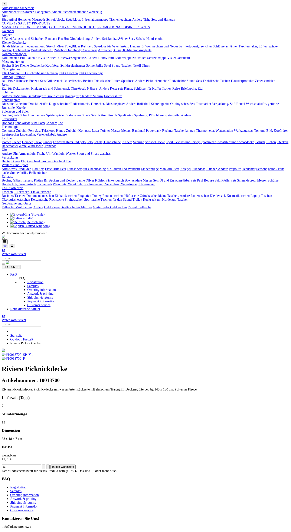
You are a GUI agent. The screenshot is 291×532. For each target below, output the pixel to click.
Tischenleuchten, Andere (125, 19)
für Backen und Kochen (60, 180)
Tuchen (225, 81)
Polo (89, 142)
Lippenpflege (150, 169)
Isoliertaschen (200, 195)
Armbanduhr (27, 153)
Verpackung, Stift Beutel (228, 104)
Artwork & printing (40, 293)
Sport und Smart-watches (94, 153)
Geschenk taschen (39, 161)
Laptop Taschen (261, 195)
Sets (192, 104)
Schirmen (8, 92)
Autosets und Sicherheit (18, 8)
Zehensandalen (265, 81)
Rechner (167, 130)
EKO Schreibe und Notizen (39, 73)
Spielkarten (125, 115)
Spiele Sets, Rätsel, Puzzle (99, 115)
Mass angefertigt (13, 61)
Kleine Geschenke (14, 42)
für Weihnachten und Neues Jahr (162, 46)
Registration (35, 282)
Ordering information (41, 290)
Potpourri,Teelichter (198, 46)
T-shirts (260, 142)
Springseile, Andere (177, 115)
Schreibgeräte (11, 100)
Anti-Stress (89, 50)
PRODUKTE (11, 267)
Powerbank (153, 130)
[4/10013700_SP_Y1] (17, 354)
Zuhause (7, 176)
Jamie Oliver (85, 180)
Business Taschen (14, 195)
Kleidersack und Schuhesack (50, 88)
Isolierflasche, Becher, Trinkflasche (87, 81)
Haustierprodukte (242, 81)
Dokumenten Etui (14, 58)
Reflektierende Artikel (25, 309)
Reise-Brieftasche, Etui (187, 88)
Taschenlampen (184, 130)
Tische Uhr (44, 153)
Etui (23, 161)
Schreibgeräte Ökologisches (170, 104)
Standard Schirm (91, 96)
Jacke (38, 142)
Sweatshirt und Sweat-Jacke (235, 142)
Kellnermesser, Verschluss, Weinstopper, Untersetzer (119, 184)
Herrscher (24, 19)
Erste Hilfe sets (18, 81)
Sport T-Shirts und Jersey (183, 142)
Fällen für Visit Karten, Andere (22, 207)
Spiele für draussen (68, 115)
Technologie (10, 127)
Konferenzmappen (14, 54)
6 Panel (7, 38)
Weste (23, 146)
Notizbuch (139, 58)
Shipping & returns (40, 297)
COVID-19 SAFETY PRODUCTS (26, 23)
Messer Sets (151, 180)
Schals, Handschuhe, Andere (113, 142)
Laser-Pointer (101, 130)
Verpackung (10, 157)
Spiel (107, 65)
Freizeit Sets (37, 81)
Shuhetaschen (74, 199)
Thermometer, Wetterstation (214, 130)
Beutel (6, 161)
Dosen (15, 161)
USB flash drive (12, 188)
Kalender (8, 31)
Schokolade (22, 123)
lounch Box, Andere (128, 180)
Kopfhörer (52, 65)
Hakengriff (72, 96)
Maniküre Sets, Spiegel (175, 169)
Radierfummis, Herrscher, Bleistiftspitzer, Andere (103, 104)
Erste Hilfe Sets (55, 169)
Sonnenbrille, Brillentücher (28, 172)
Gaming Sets (10, 115)
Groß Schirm (55, 96)
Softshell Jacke (155, 142)
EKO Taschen (68, 73)
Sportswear (208, 142)
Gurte (97, 207)
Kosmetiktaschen (238, 195)
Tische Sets (44, 184)
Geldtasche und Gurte (16, 203)
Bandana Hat (54, 38)
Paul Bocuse (205, 180)
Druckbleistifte (38, 104)
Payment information (41, 301)
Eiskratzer (17, 46)
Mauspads (38, 19)
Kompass (84, 130)
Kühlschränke (104, 180)
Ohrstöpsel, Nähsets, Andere (90, 88)
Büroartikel (9, 19)
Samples (33, 286)
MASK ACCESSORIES (19, 27)
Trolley (166, 88)
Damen (7, 142)
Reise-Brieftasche (139, 207)
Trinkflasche (211, 81)
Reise (5, 84)
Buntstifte (20, 104)
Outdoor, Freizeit (13, 77)
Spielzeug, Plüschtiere (149, 115)
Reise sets (116, 88)
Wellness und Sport (15, 165)
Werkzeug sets (243, 130)
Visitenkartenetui (42, 50)
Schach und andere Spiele (37, 115)
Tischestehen (21, 50)
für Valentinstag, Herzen (123, 46)
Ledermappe (123, 58)
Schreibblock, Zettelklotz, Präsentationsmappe (77, 19)
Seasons (261, 169)
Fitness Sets (74, 169)
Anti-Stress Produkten (16, 169)
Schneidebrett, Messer (252, 180)
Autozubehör (10, 12)
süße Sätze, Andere (44, 123)
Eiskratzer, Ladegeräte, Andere (41, 12)
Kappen (7, 35)
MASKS (42, 27)
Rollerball (143, 104)
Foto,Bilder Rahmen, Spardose (85, 46)
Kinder (47, 142)
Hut (66, 38)
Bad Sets (38, 169)
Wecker (71, 153)
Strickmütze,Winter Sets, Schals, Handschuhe (132, 38)
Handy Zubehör (67, 130)
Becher (6, 65)
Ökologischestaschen (16, 199)
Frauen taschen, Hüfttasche (120, 195)
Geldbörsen (52, 207)
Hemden (27, 142)
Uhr (4, 150)
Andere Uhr (10, 153)
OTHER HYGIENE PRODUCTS (73, 27)
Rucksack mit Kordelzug (159, 199)
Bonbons (8, 123)
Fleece (16, 142)
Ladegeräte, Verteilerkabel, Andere (43, 134)
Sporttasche (92, 199)
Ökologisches (11, 69)
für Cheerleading (94, 169)
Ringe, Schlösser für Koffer (142, 88)
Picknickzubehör (157, 81)
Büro (5, 15)
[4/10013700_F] (13, 358)
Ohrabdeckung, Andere (85, 38)
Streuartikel (9, 119)
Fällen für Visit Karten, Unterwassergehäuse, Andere (61, 58)
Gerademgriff (36, 96)
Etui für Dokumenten (16, 88)
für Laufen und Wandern (123, 169)
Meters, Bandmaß (133, 130)
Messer (115, 130)
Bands (6, 46)
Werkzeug (95, 12)
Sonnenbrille (94, 65)
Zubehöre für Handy (68, 50)
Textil (137, 65)
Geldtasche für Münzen (76, 207)
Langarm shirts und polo (69, 142)
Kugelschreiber (59, 104)
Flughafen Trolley (90, 195)
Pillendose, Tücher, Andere (210, 169)
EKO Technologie (91, 73)
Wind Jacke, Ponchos (41, 146)
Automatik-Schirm (14, 96)
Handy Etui (106, 58)
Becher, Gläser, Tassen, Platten (22, 180)
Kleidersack (218, 195)
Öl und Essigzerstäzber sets (178, 180)
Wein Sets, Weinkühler (68, 184)
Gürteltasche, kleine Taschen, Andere (165, 195)
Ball (4, 81)
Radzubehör (177, 81)
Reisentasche (39, 199)
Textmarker (203, 104)
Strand (116, 65)
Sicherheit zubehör (75, 12)
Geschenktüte (61, 161)
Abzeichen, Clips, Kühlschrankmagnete (124, 50)
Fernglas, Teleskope (41, 130)
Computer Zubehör (14, 130)
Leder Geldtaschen (114, 207)
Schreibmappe (156, 58)
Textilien (7, 138)
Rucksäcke (56, 199)
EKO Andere (11, 73)
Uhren (146, 65)
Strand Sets (194, 81)
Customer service (38, 305)
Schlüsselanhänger (225, 46)
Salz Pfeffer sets (225, 180)
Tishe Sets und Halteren (159, 19)
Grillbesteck (54, 81)
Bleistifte (8, 104)
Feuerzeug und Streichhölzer (44, 46)
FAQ (13, 274)
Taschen (126, 65)
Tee (60, 123)
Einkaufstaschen (66, 195)
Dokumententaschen (40, 195)
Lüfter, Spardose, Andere (128, 81)
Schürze (138, 142)
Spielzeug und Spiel (15, 111)
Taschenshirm (113, 96)
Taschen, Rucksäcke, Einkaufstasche (26, 192)
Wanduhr (58, 153)
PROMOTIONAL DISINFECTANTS (123, 27)
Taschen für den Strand (116, 199)
